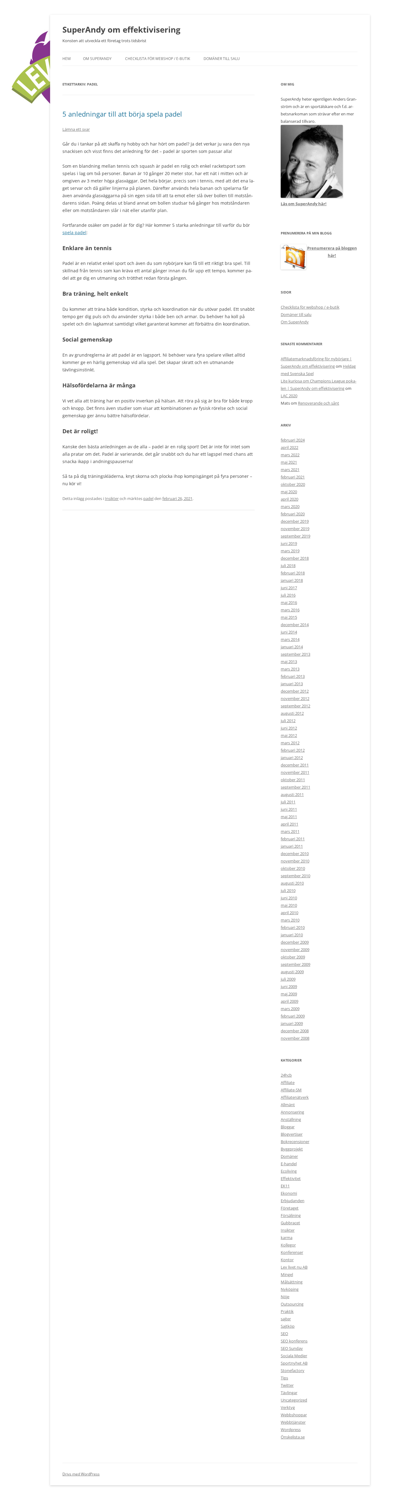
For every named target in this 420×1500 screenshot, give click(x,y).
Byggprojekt (292, 1149)
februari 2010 (293, 927)
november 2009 (295, 949)
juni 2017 (289, 587)
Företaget (290, 1208)
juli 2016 (288, 595)
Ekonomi (289, 1193)
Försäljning (291, 1215)
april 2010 (289, 912)
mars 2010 (290, 920)
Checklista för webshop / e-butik (157, 58)
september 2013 (295, 654)
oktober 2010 (293, 868)
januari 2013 (292, 683)
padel (148, 498)
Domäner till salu (222, 58)
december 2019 (295, 521)
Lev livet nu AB (294, 1267)
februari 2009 (293, 1016)
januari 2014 (292, 647)
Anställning (291, 1119)
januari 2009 (292, 1023)
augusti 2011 (292, 794)
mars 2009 (290, 1008)
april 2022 (289, 447)
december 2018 (295, 558)
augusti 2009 (292, 971)
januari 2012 (292, 757)
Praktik (287, 1311)
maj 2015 (289, 617)
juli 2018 (288, 565)
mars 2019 (290, 551)
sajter (286, 1319)
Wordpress (291, 1429)
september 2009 (295, 964)
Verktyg (288, 1407)
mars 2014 (290, 639)
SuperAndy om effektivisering (121, 29)
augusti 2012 (292, 713)
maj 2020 (289, 491)
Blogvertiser (292, 1134)
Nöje (285, 1296)
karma (286, 1237)
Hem (66, 58)
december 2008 (295, 1031)
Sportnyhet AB (294, 1363)
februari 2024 (293, 440)
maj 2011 (289, 816)
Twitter (287, 1385)
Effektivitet (291, 1178)
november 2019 (295, 528)
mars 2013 (290, 669)
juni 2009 (289, 986)
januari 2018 (292, 580)
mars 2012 (290, 743)
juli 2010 (288, 890)
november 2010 (295, 861)
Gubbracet (290, 1223)
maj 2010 (289, 905)
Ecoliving (289, 1171)
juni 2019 (289, 543)
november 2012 (295, 698)
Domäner (289, 1156)
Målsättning (292, 1282)
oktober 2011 (293, 779)
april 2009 (289, 1001)
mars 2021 (290, 469)
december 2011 (295, 765)
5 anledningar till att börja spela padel (122, 113)
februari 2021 (293, 477)
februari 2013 (293, 676)
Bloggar (288, 1127)
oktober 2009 (293, 957)
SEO (284, 1333)
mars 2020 (290, 506)
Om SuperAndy (97, 58)
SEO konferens (294, 1341)
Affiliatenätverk (295, 1097)
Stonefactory (292, 1370)
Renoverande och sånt (318, 403)
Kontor (287, 1259)
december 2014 (295, 624)
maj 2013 (289, 661)
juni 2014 (289, 632)
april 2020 (289, 499)
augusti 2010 (292, 883)
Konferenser (292, 1252)
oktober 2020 (293, 484)
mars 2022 (290, 455)
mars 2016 (290, 610)
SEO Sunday (292, 1348)
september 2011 (295, 787)
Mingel (287, 1274)
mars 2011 (290, 831)
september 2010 (295, 875)
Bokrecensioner (295, 1141)
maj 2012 (289, 735)
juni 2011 (289, 809)
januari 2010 (292, 935)
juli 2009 (288, 979)
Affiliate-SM (291, 1090)
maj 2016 (289, 602)
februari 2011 (293, 839)
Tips (284, 1378)
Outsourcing (292, 1304)
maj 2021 (289, 462)
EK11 (285, 1186)
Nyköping (290, 1289)
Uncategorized (294, 1400)
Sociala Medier (294, 1355)
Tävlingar (289, 1392)
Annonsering (292, 1112)
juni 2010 (289, 898)
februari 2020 (293, 514)
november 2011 (295, 772)
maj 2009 (289, 994)
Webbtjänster (293, 1422)
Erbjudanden (292, 1200)
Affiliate (288, 1082)
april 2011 (289, 824)
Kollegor (288, 1245)
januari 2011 (292, 846)
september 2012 (295, 706)
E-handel (289, 1163)
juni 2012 (289, 728)
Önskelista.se (293, 1437)
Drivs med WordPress (81, 1474)
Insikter (112, 498)
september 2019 (295, 536)
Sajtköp (288, 1326)
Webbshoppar (294, 1415)
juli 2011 (288, 802)
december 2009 (295, 942)
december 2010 (295, 853)
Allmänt (288, 1104)
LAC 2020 (289, 395)
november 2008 (295, 1038)
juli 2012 (288, 720)
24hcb (286, 1075)
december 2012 (295, 691)
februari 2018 (293, 573)
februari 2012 (293, 750)
